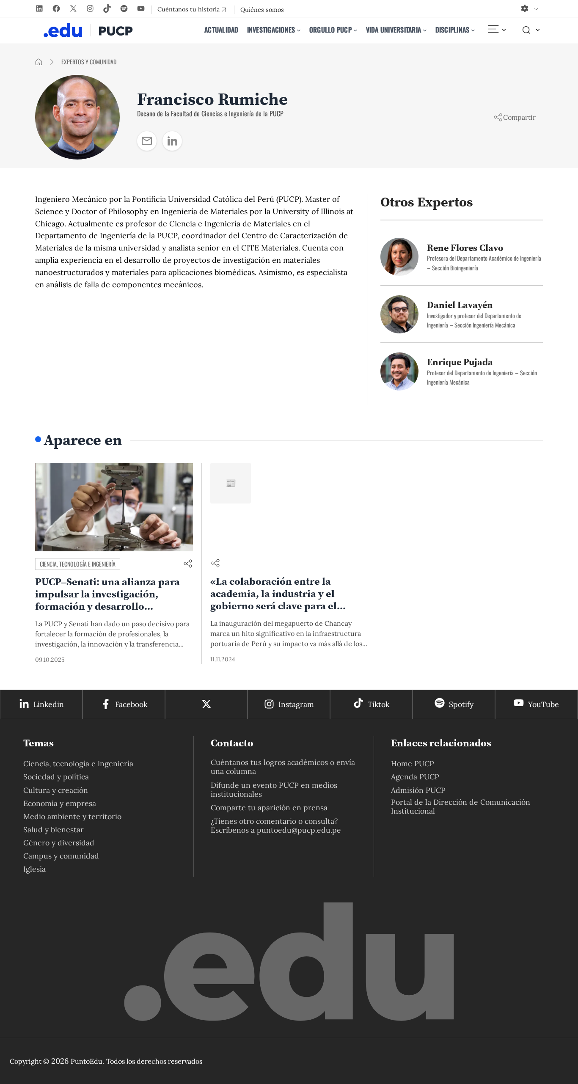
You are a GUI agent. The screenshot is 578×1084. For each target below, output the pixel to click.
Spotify (461, 704)
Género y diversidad (58, 842)
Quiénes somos (262, 10)
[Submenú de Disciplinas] (473, 30)
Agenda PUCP (415, 776)
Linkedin (48, 704)
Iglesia (34, 869)
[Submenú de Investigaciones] (299, 30)
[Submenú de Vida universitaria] (425, 30)
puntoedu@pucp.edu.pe (299, 830)
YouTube (543, 704)
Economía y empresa (59, 803)
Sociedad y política (56, 776)
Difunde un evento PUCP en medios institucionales (274, 789)
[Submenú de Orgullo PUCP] (355, 30)
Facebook (131, 704)
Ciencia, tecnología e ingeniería (78, 563)
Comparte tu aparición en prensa (269, 807)
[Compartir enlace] (188, 564)
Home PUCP (412, 763)
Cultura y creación (55, 790)
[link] (147, 141)
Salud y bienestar (53, 829)
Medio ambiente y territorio (72, 816)
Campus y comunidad (61, 856)
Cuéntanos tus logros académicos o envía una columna (283, 766)
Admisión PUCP (418, 790)
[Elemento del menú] (496, 30)
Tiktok (378, 704)
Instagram (296, 704)
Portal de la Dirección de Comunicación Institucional (460, 806)
